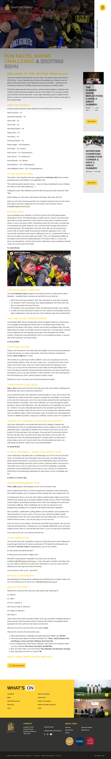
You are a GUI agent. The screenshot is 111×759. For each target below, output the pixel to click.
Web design (97, 755)
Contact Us (58, 755)
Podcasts (10, 704)
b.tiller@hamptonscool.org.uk (46, 582)
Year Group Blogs (13, 701)
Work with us (85, 730)
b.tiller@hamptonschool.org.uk (18, 206)
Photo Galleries (43, 694)
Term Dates (42, 697)
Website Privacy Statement (47, 755)
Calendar (10, 694)
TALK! (9, 708)
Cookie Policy (36, 755)
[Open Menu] (102, 7)
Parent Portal (69, 730)
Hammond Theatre (86, 727)
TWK (103, 755)
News (9, 697)
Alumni (67, 732)
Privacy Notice (28, 755)
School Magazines (44, 701)
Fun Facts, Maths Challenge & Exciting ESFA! (97, 34)
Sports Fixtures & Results (47, 704)
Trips (39, 708)
